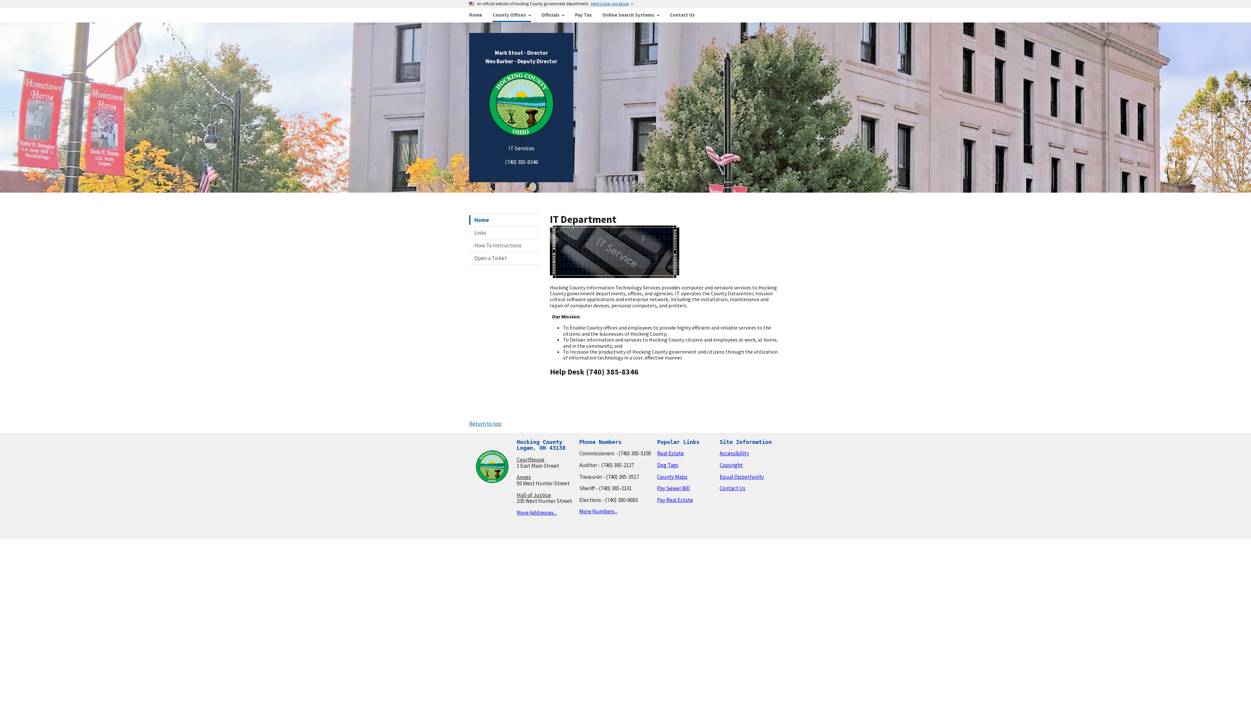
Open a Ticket (490, 258)
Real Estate (670, 453)
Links (480, 232)
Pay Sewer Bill (673, 488)
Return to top (485, 423)
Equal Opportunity (742, 476)
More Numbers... (598, 511)
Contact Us (732, 488)
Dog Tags (667, 465)
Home (481, 220)
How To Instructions (498, 245)
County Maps (672, 476)
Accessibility (734, 453)
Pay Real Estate (675, 500)
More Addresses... (537, 512)
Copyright (731, 465)
